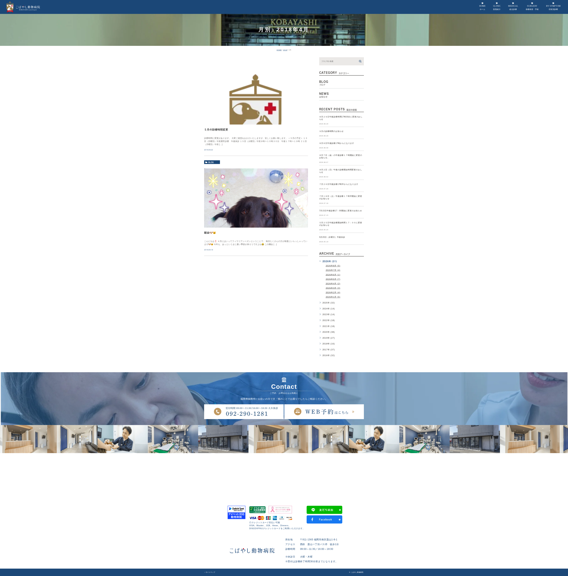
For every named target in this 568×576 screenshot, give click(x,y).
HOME (279, 50)
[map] (284, 475)
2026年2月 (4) (333, 292)
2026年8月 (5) (333, 266)
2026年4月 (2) (333, 283)
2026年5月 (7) (333, 279)
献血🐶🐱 (210, 232)
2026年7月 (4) (333, 270)
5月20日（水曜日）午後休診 (332, 237)
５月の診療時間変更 (216, 129)
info (210, 59)
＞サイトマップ (209, 572)
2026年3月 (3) (333, 288)
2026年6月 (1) (333, 274)
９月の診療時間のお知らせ (331, 131)
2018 (285, 50)
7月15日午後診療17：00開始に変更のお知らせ (340, 211)
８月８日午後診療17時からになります (336, 143)
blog (211, 162)
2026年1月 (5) (333, 297)
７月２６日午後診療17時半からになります (338, 184)
